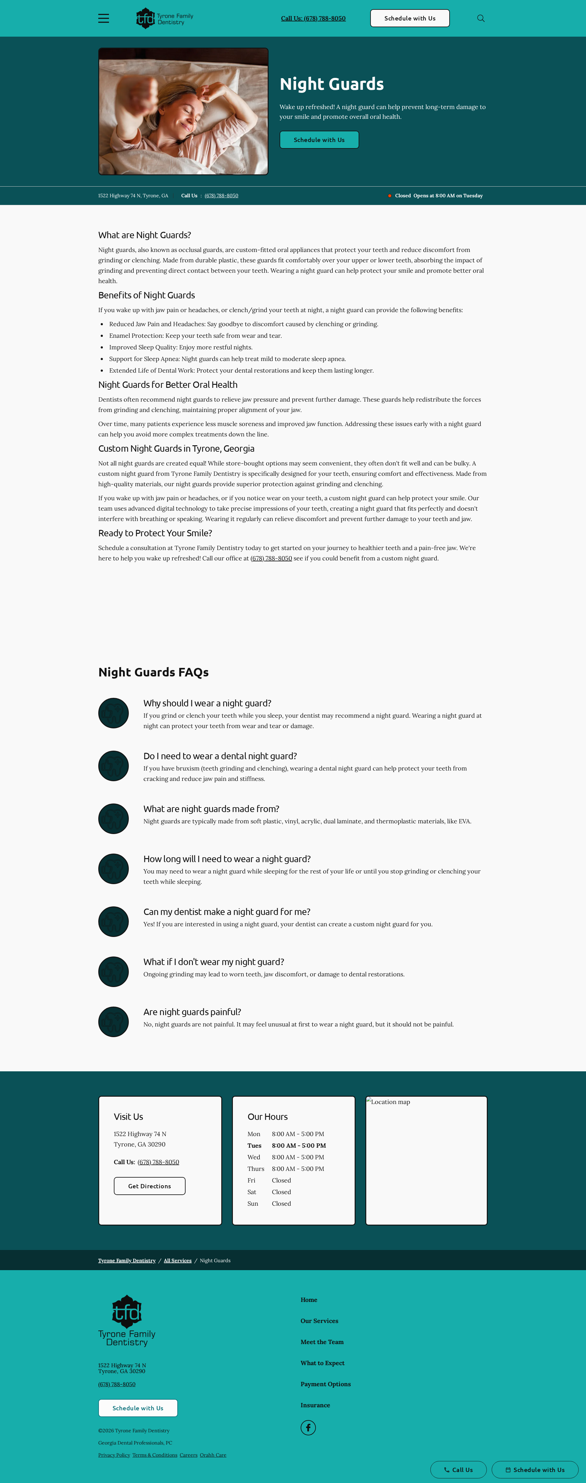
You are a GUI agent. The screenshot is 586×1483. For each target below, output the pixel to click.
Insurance (315, 1405)
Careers (188, 1455)
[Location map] (426, 1161)
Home (309, 1299)
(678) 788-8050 (221, 195)
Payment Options (326, 1384)
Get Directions (149, 1186)
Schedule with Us (410, 18)
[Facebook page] (308, 1427)
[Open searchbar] (481, 18)
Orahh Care (213, 1455)
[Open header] (105, 18)
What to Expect (323, 1363)
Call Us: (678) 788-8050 (313, 18)
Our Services (319, 1320)
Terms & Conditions (154, 1455)
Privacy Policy (114, 1455)
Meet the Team (322, 1342)
